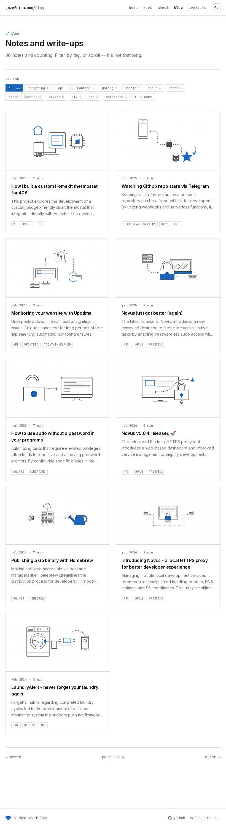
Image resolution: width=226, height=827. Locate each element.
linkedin (202, 818)
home (133, 7)
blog (178, 7)
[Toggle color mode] (216, 7)
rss (217, 818)
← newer (13, 756)
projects (197, 7)
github (179, 818)
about (163, 7)
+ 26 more (143, 97)
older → (212, 756)
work (147, 7)
